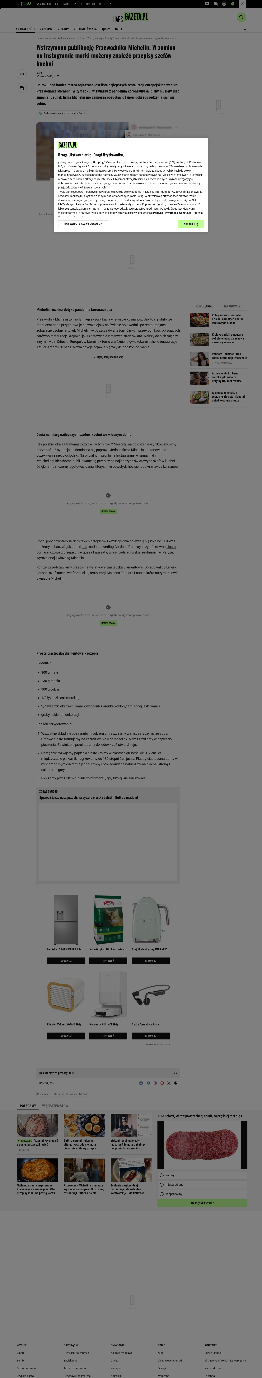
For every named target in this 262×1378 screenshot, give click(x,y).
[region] (131, 185)
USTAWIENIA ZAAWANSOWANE (83, 224)
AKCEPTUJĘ (191, 224)
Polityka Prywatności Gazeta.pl (172, 212)
